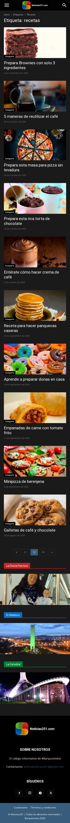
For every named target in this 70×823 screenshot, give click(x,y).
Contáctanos (21, 807)
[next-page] (51, 552)
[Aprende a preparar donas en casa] (35, 359)
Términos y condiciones (43, 807)
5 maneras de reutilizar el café (31, 116)
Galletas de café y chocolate (29, 530)
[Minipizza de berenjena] (35, 461)
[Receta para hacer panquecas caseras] (35, 305)
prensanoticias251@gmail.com (44, 766)
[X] (51, 793)
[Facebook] (19, 793)
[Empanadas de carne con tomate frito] (35, 407)
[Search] (64, 5)
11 (25, 552)
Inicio (7, 14)
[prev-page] (16, 552)
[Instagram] (30, 793)
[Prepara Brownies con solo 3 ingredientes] (35, 42)
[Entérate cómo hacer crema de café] (35, 252)
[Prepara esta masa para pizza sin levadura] (35, 144)
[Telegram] (40, 793)
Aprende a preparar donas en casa (34, 379)
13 (43, 552)
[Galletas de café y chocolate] (35, 510)
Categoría (9, 56)
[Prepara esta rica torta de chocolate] (35, 198)
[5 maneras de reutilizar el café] (35, 96)
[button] (6, 5)
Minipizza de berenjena (24, 481)
